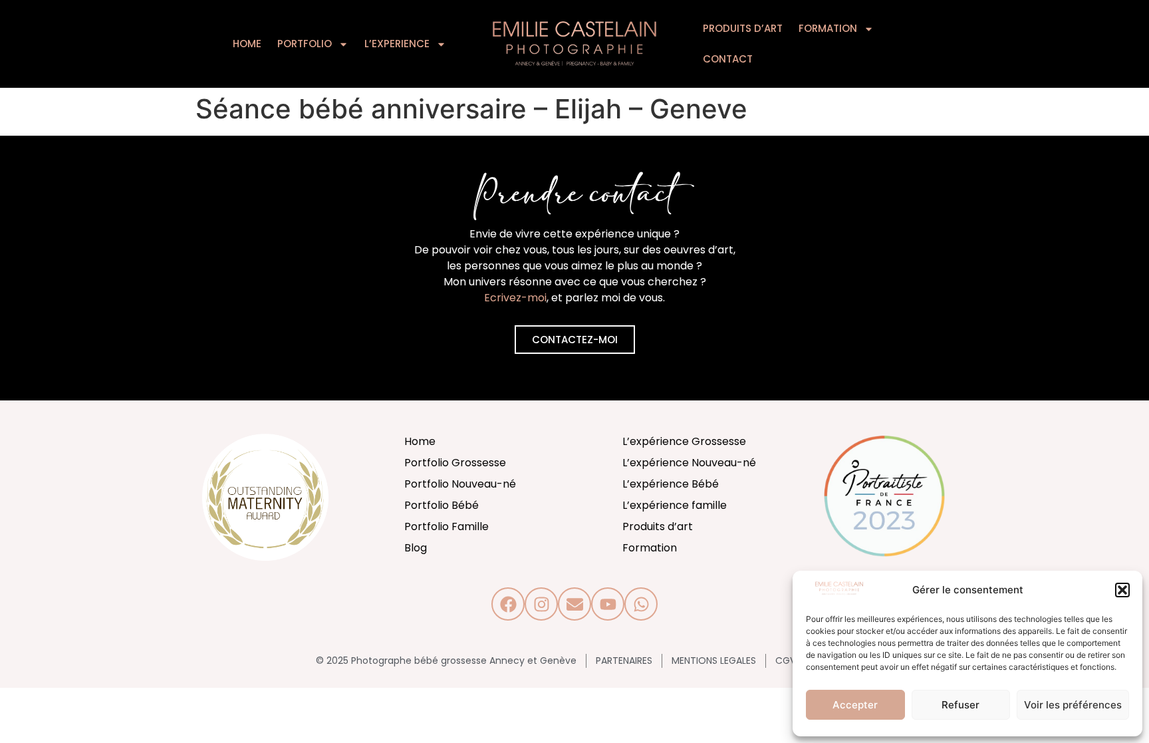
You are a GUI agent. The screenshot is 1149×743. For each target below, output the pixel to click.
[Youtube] (607, 604)
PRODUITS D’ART (743, 28)
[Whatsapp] (641, 604)
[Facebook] (508, 604)
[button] (1122, 590)
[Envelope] (574, 604)
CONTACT (728, 59)
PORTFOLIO (304, 44)
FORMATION (828, 28)
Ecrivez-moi (515, 297)
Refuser (960, 704)
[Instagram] (541, 604)
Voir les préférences (1073, 704)
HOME (247, 44)
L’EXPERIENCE (397, 44)
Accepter (855, 704)
